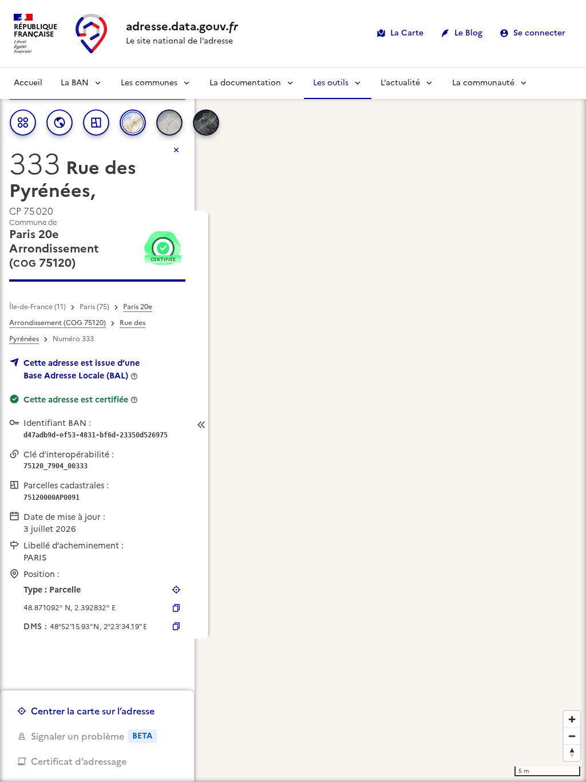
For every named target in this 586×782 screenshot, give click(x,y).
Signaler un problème (91, 736)
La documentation (245, 83)
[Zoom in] (572, 719)
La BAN (75, 83)
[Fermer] (176, 150)
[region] (293, 425)
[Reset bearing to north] (572, 752)
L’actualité (400, 83)
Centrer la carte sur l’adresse (93, 711)
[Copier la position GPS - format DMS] (176, 626)
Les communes (149, 83)
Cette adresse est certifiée (75, 399)
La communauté (483, 83)
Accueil (28, 83)
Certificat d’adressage (78, 761)
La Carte (406, 33)
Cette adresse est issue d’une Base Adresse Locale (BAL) (81, 369)
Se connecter (539, 33)
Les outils (331, 83)
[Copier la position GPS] (176, 608)
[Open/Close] (201, 425)
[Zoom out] (572, 736)
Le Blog (468, 33)
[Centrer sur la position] (176, 589)
